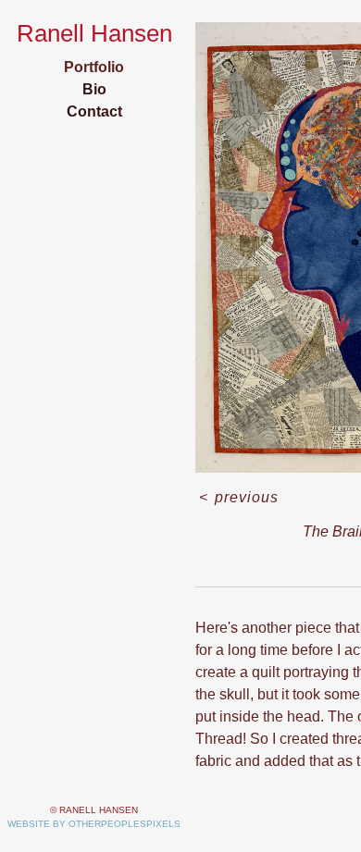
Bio (94, 89)
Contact (94, 111)
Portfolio (94, 67)
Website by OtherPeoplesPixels (93, 824)
